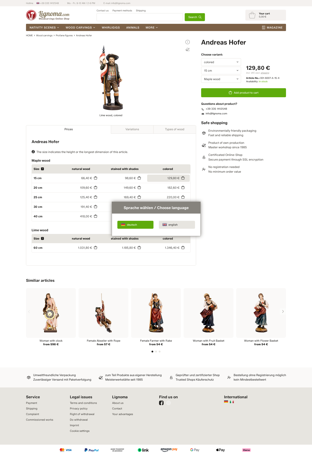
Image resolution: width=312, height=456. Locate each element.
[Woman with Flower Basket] (261, 317)
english (173, 224)
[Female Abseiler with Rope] (103, 317)
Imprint (74, 425)
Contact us (103, 10)
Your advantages (122, 414)
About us (118, 403)
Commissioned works (39, 419)
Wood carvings (79, 27)
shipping (265, 72)
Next (283, 311)
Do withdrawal (79, 419)
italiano (232, 402)
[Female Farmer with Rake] (156, 317)
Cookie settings (80, 431)
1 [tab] (152, 351)
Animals (132, 27)
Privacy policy (79, 408)
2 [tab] (156, 351)
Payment (31, 403)
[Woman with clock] (51, 317)
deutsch (132, 224)
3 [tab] (160, 351)
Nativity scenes (43, 27)
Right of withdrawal (82, 414)
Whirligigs (111, 27)
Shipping (141, 10)
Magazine (275, 27)
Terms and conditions (83, 403)
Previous (29, 311)
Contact (117, 408)
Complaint (32, 414)
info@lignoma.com (120, 3)
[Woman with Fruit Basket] (208, 317)
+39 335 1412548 (49, 3)
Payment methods (122, 10)
